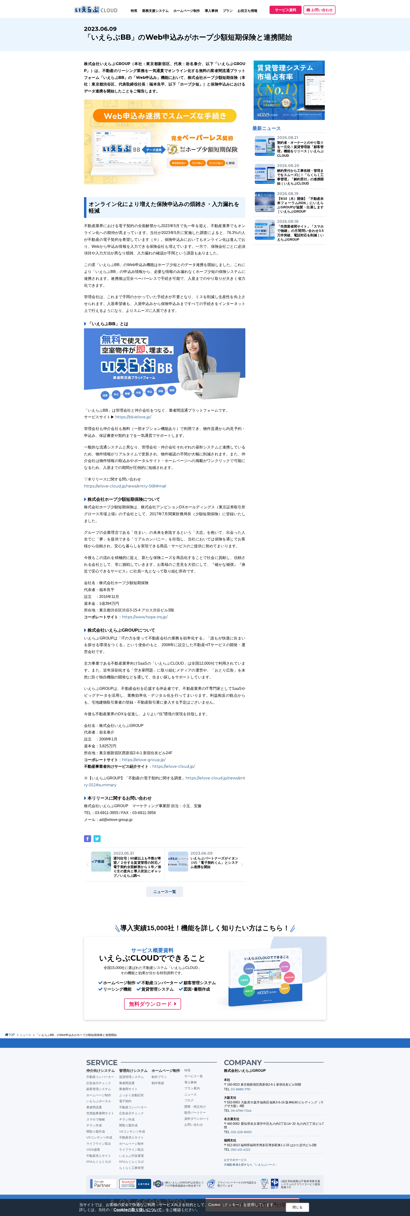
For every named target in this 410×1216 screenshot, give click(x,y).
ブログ (189, 1100)
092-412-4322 (240, 1149)
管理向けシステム (133, 1070)
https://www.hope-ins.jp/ (145, 617)
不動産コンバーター (100, 1077)
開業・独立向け (195, 1106)
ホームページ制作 (98, 1095)
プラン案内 (192, 1088)
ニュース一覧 (164, 891)
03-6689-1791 (240, 1089)
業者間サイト (128, 1089)
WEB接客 (93, 1149)
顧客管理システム (98, 1089)
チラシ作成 (94, 1125)
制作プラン (159, 1077)
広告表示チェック (98, 1083)
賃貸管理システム (131, 1077)
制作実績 (158, 1083)
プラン (228, 11)
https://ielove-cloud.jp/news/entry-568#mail (125, 486)
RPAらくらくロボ (98, 1162)
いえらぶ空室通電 (131, 1156)
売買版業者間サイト (100, 1113)
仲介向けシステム (100, 1070)
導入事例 (190, 1082)
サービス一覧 (193, 1076)
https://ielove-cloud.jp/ (173, 766)
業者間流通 (94, 1107)
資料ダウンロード (196, 1119)
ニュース (25, 1035)
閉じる (298, 1207)
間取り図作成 (95, 1131)
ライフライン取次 (98, 1143)
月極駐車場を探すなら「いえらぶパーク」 (251, 1164)
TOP (12, 1035)
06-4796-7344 (241, 1110)
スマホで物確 (95, 1119)
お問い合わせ (322, 10)
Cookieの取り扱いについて (137, 1209)
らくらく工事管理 (131, 1168)
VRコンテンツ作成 (99, 1137)
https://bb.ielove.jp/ (133, 417)
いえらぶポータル (98, 1101)
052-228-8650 (241, 1132)
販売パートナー (195, 1112)
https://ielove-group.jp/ (143, 760)
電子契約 (125, 1101)
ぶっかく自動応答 (131, 1095)
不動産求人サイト (98, 1156)
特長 (134, 11)
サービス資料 (285, 10)
